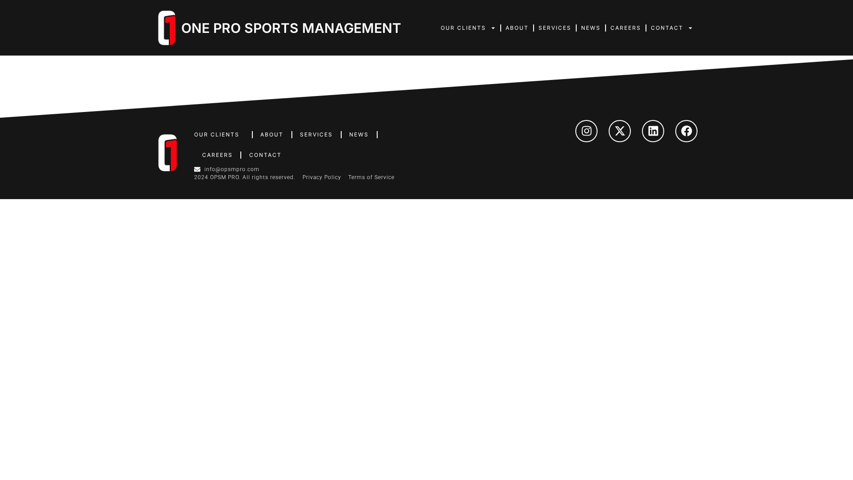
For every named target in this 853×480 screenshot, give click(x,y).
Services (554, 27)
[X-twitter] (620, 131)
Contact (667, 27)
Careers (625, 27)
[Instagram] (586, 131)
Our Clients (463, 27)
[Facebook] (686, 131)
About (517, 27)
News (591, 27)
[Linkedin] (653, 131)
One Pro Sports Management (291, 28)
